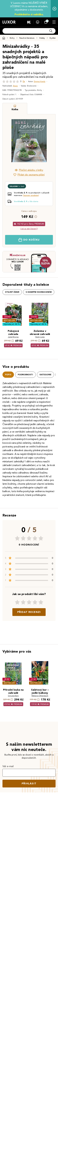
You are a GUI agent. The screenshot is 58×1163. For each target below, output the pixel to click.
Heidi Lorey (40, 337)
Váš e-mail (8, 766)
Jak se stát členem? (29, 229)
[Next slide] (48, 141)
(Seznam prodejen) (31, 195)
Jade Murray (13, 337)
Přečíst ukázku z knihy (31, 170)
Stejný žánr (12, 292)
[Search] (50, 30)
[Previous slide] (10, 141)
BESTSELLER (9, 320)
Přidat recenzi (29, 612)
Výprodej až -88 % (11, 324)
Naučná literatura (26, 38)
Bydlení (53, 38)
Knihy (12, 38)
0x (24, 81)
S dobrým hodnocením (39, 292)
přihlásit (29, 783)
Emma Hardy (39, 81)
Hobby (42, 38)
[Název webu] (9, 22)
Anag (15, 86)
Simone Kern (13, 695)
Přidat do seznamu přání (31, 174)
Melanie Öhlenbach (40, 695)
